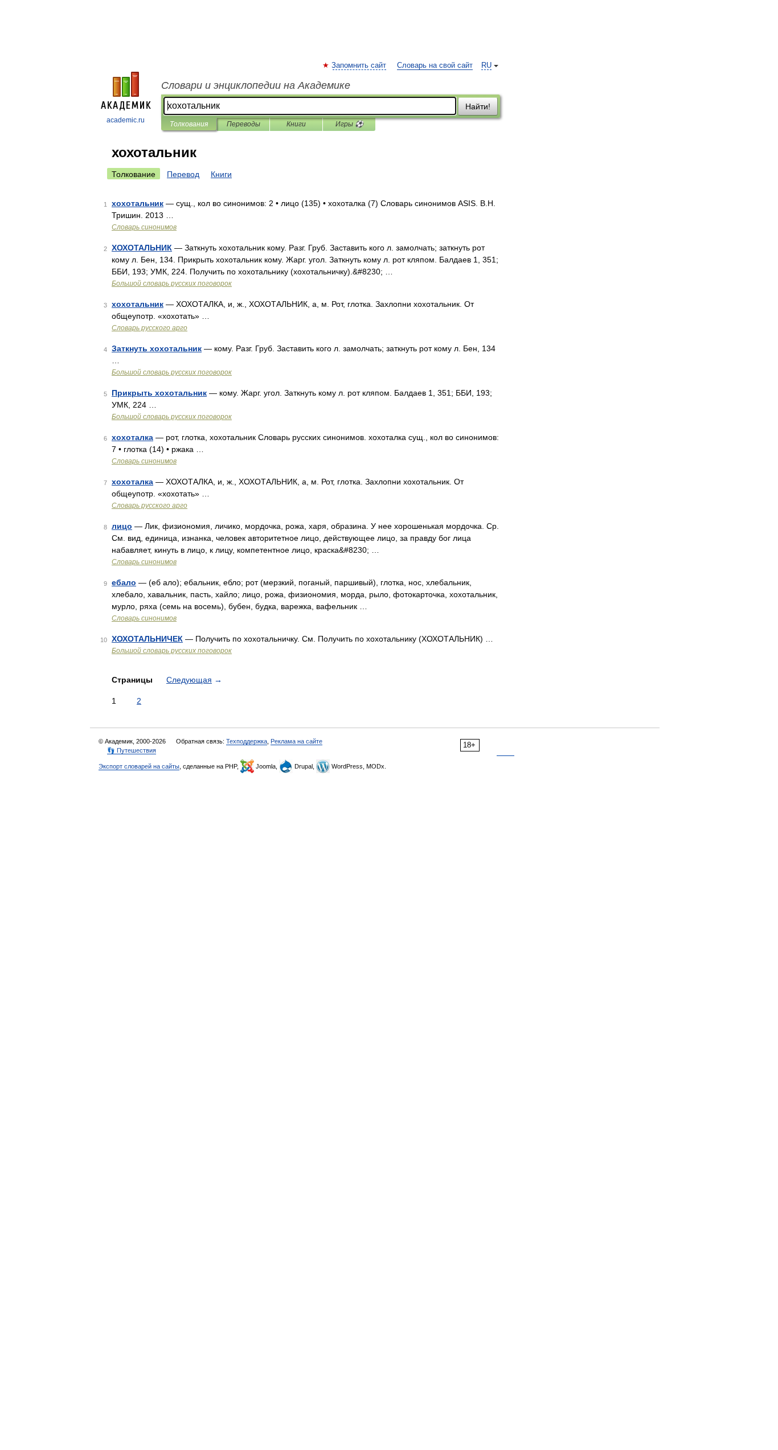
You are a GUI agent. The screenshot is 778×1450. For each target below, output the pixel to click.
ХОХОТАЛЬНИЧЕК (147, 638)
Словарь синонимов (144, 227)
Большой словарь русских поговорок (172, 283)
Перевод (183, 174)
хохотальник (137, 203)
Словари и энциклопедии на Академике (255, 85)
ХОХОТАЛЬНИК (142, 247)
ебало (124, 582)
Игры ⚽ (349, 124)
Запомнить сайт (359, 65)
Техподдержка (246, 741)
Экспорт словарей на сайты (139, 766)
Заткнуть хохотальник (157, 348)
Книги (296, 124)
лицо (122, 526)
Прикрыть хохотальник (159, 392)
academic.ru (126, 120)
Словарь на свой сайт (435, 65)
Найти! (477, 106)
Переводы (243, 124)
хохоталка (132, 437)
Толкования (189, 124)
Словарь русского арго (149, 328)
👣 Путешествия (131, 750)
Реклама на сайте (296, 741)
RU (486, 65)
